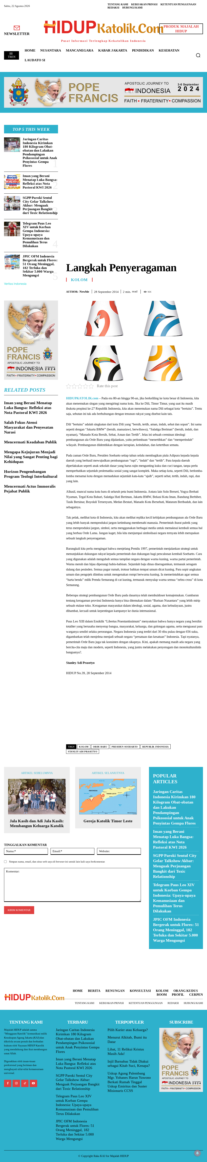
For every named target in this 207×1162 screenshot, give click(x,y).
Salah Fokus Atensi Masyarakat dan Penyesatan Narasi (28, 427)
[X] (180, 291)
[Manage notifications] (197, 1153)
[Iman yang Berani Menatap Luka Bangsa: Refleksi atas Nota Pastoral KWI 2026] (12, 181)
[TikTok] (25, 1083)
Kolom (79, 280)
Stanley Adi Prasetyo (82, 751)
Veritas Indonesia (15, 283)
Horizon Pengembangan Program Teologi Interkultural (30, 474)
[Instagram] (16, 1083)
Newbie (84, 291)
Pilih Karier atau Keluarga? (128, 1030)
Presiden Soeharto (125, 746)
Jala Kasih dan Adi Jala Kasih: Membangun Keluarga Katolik (37, 823)
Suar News (157, 951)
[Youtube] (33, 1083)
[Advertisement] (134, 153)
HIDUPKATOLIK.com (82, 398)
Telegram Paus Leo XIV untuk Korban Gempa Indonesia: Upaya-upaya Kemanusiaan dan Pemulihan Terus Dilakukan (37, 234)
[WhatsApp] (190, 291)
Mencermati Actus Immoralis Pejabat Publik (30, 488)
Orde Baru (100, 746)
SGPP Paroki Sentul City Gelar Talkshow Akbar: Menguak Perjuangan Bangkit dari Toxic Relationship (40, 205)
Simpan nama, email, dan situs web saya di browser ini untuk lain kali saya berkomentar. (57, 861)
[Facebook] (171, 291)
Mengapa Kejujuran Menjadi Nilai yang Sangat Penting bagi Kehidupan (31, 457)
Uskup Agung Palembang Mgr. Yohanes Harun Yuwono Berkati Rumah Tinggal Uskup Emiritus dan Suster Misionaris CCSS (129, 1082)
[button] (198, 55)
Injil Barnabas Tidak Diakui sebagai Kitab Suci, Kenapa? (129, 1063)
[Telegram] (199, 291)
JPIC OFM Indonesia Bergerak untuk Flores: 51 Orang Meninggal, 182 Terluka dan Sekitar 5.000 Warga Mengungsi (40, 265)
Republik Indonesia (155, 746)
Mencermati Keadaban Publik (30, 442)
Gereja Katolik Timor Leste (107, 821)
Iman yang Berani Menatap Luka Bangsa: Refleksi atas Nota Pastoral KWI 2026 (40, 181)
